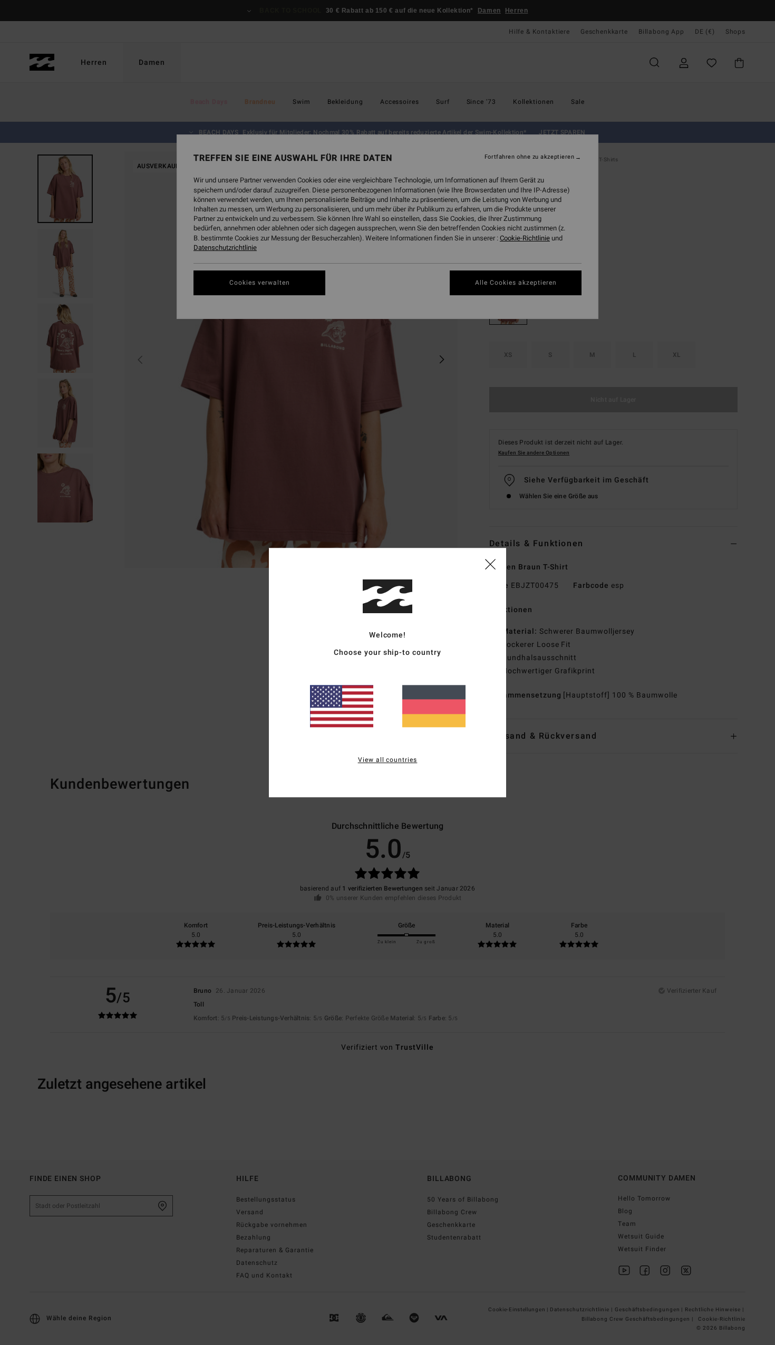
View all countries (388, 760)
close (490, 563)
